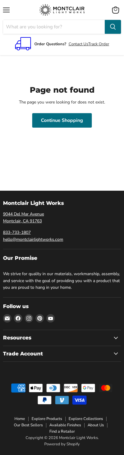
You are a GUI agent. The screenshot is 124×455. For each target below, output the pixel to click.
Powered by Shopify (62, 444)
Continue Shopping (62, 120)
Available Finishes (65, 425)
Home (19, 419)
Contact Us (78, 44)
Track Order (98, 44)
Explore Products (47, 419)
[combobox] (54, 27)
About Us (96, 425)
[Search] (113, 27)
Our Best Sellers (28, 425)
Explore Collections (86, 419)
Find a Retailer (62, 431)
